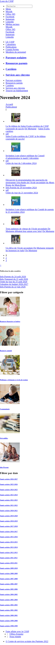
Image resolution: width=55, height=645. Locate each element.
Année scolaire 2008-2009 (9, 573)
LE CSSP (10, 42)
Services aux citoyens (18, 74)
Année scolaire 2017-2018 (9, 526)
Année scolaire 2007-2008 (9, 579)
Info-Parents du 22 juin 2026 (13, 287)
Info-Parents (4, 467)
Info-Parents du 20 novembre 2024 (21, 187)
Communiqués (5, 409)
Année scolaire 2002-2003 (9, 605)
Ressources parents (16, 63)
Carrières (11, 69)
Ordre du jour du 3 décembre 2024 (21, 163)
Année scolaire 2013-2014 (9, 547)
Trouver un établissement (17, 90)
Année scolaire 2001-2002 (9, 610)
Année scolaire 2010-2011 (8, 563)
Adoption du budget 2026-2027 (14, 284)
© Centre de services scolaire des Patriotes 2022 (27, 641)
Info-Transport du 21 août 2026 (14, 279)
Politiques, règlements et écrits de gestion (14, 380)
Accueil (9, 104)
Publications (11, 47)
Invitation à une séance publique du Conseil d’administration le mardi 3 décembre (25, 156)
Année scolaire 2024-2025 (9, 489)
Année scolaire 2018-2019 (9, 521)
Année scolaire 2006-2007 (9, 584)
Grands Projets (12, 49)
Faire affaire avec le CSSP (17, 631)
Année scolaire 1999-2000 (9, 620)
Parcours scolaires (16, 57)
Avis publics (4, 438)
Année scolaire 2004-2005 (9, 594)
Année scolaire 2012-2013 (9, 552)
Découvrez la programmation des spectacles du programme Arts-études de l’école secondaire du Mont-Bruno (30, 182)
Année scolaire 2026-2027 (9, 479)
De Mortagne (30, 128)
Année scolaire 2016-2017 (9, 531)
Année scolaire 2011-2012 (8, 558)
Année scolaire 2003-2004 (9, 600)
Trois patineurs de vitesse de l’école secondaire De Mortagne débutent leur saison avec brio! (28, 230)
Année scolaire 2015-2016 (9, 537)
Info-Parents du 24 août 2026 (13, 276)
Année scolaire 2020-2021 (9, 510)
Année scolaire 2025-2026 (9, 484)
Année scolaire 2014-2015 (9, 542)
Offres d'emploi (16, 634)
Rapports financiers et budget (10, 321)
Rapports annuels (6, 350)
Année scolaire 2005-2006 (9, 589)
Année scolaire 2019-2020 (9, 516)
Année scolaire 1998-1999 (9, 626)
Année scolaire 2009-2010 (9, 568)
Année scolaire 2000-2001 (9, 615)
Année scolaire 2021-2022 (9, 505)
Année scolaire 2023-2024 (9, 495)
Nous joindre (15, 636)
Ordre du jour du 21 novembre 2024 (22, 193)
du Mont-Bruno (19, 185)
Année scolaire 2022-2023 (9, 500)
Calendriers (11, 44)
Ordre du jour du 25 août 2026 (13, 281)
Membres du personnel (16, 52)
